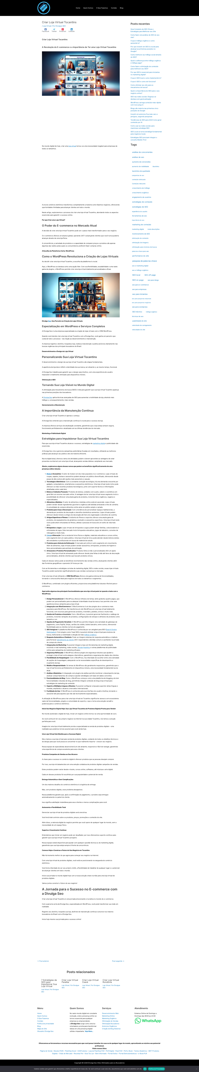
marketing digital (99, 443)
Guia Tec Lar (89, 1054)
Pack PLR (118, 1051)
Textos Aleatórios (140, 1051)
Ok (145, 1069)
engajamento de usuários (141, 197)
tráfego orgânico (90, 635)
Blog (39, 1026)
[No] (196, 1069)
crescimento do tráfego (141, 188)
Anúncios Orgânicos (109, 1026)
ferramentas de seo (139, 216)
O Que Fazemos (43, 1018)
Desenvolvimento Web (110, 1013)
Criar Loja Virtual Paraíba (70, 981)
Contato (40, 1021)
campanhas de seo (138, 175)
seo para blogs (153, 280)
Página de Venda (46, 1051)
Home (39, 1013)
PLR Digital (110, 1051)
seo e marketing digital (140, 266)
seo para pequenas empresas (141, 298)
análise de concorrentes (142, 152)
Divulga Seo (47, 397)
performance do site (140, 256)
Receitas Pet (78, 1054)
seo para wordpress (139, 307)
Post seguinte (118, 961)
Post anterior (43, 961)
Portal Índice (112, 1054)
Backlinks (156, 166)
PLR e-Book (128, 1051)
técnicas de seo (137, 316)
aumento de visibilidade (140, 166)
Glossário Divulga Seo (45, 1031)
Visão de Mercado (65, 1054)
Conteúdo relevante (138, 183)
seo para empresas (139, 289)
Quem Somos (42, 1016)
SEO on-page (138, 280)
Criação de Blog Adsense (111, 1029)
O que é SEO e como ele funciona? (143, 82)
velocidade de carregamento (142, 325)
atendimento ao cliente (65, 640)
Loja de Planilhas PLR (96, 1051)
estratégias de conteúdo (142, 202)
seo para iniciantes (140, 294)
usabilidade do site (139, 321)
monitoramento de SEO (141, 234)
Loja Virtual (47, 26)
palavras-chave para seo (140, 251)
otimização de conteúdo (140, 238)
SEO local (136, 275)
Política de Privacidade (156, 1069)
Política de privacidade (45, 1024)
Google (80, 647)
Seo (49, 321)
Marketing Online (108, 1016)
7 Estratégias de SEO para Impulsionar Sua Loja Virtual (49, 983)
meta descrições (154, 229)
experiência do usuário (139, 211)
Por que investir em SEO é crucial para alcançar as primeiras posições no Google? (145, 49)
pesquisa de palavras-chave (144, 261)
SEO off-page (150, 275)
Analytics (86, 647)
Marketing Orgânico (109, 1018)
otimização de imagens (140, 243)
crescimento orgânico (140, 193)
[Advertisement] (81, 121)
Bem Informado (101, 1054)
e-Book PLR (142, 1054)
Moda (49, 474)
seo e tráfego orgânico (140, 270)
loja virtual (72, 146)
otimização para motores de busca (144, 247)
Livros (49, 535)
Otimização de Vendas (110, 1021)
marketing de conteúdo (141, 225)
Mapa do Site (42, 1029)
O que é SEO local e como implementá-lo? (146, 78)
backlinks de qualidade (141, 171)
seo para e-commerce (140, 285)
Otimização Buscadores (110, 1024)
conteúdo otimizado (139, 179)
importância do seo (138, 220)
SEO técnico (137, 312)
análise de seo (138, 157)
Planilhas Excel (70, 1051)
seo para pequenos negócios (141, 302)
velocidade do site (138, 330)
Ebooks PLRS (59, 1051)
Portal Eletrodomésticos (128, 1054)
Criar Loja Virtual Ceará (90, 981)
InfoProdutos (82, 1051)
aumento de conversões (141, 162)
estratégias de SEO (140, 207)
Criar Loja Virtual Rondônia (111, 981)
